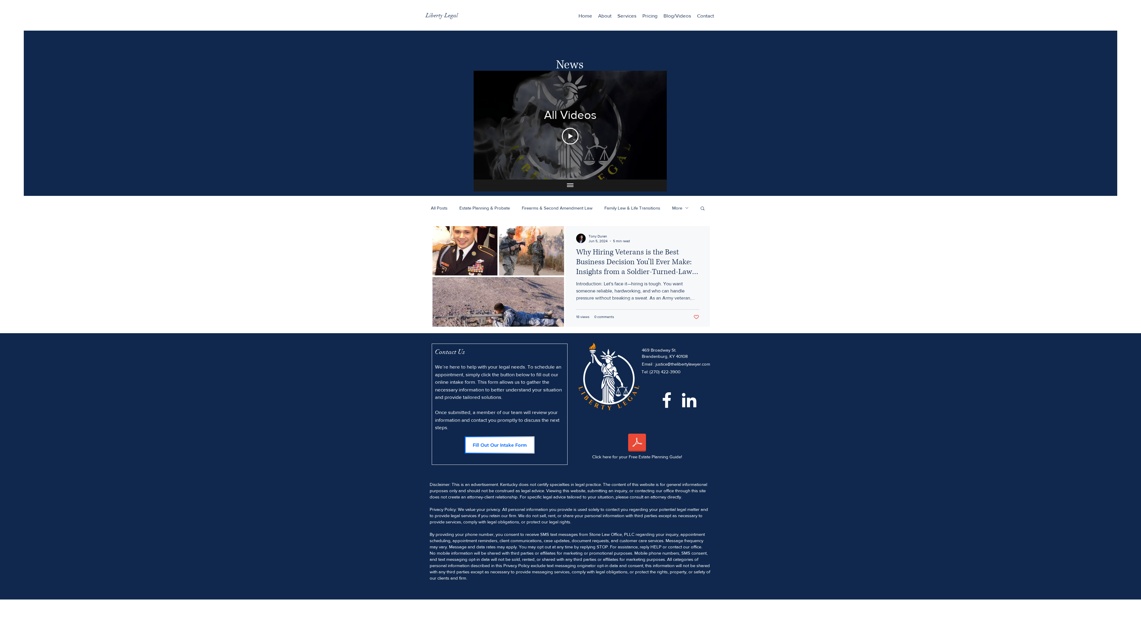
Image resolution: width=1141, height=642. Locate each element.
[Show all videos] (570, 185)
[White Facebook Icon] (666, 400)
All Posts (439, 207)
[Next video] (654, 125)
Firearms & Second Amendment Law (557, 207)
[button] (626, 16)
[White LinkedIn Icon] (689, 400)
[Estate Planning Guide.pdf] (637, 443)
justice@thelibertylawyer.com (682, 363)
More (677, 207)
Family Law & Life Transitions (632, 207)
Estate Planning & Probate (484, 207)
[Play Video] (570, 136)
